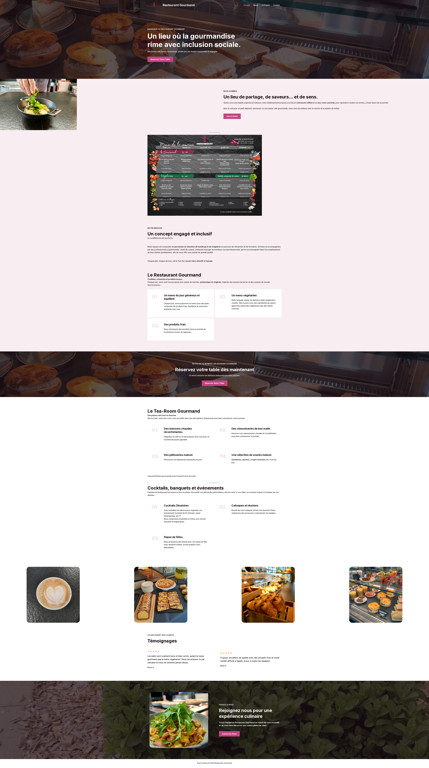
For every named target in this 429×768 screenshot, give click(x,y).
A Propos (266, 5)
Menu (255, 5)
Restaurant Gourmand (179, 5)
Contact (276, 5)
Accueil (247, 5)
